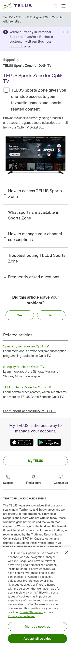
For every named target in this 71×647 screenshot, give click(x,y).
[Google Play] (49, 442)
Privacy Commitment (21, 616)
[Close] (66, 552)
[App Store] (22, 442)
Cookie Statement (31, 612)
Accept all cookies (37, 638)
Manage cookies (37, 626)
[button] (63, 6)
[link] (30, 43)
